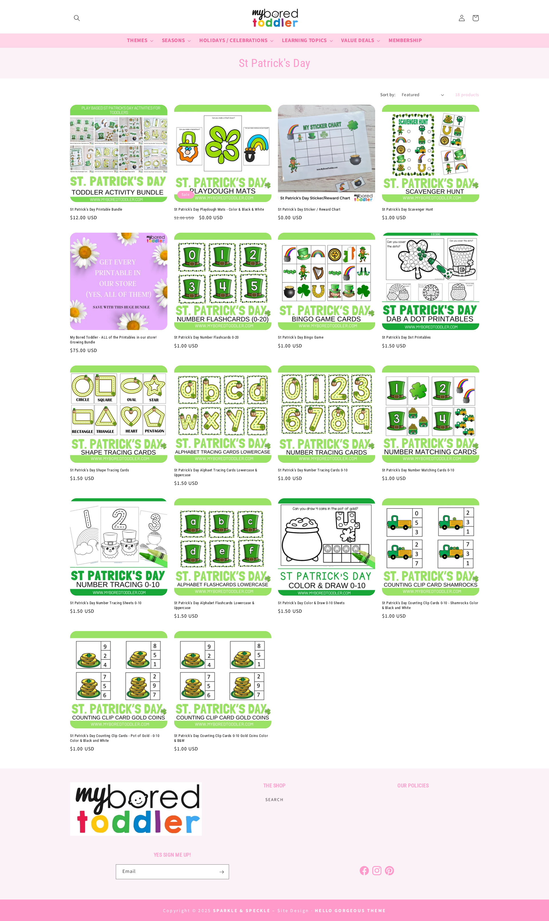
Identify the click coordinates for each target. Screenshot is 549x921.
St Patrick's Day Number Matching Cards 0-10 (418, 470)
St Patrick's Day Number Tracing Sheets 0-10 (106, 603)
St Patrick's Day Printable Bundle (96, 209)
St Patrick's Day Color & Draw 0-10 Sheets (311, 603)
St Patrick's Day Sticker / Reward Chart (309, 209)
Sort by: (387, 95)
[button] (77, 18)
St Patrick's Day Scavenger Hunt (407, 209)
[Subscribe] (221, 872)
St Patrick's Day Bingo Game (300, 337)
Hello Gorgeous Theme (350, 911)
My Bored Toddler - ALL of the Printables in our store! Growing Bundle (113, 339)
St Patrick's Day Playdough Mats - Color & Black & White (219, 209)
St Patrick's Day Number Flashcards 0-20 (206, 337)
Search (274, 799)
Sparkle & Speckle (241, 911)
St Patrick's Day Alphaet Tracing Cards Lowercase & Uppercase (215, 472)
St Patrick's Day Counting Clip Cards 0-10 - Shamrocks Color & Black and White (430, 605)
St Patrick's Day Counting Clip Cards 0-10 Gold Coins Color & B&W (221, 738)
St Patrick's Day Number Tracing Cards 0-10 (312, 470)
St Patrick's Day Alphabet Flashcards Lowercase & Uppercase (214, 605)
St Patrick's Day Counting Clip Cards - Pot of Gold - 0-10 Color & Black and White (114, 738)
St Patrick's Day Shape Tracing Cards (99, 470)
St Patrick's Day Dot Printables (406, 337)
